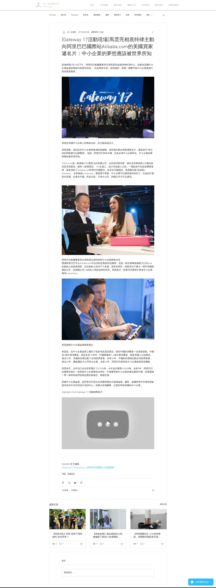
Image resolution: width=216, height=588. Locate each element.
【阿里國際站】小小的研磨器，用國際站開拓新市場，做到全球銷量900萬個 (148, 535)
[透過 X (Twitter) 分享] (69, 482)
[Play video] (108, 423)
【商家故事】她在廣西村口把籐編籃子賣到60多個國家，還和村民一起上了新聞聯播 (107, 535)
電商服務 (96, 15)
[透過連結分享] (81, 482)
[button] (163, 15)
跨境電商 (137, 15)
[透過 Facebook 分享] (63, 482)
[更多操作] (152, 32)
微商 (107, 15)
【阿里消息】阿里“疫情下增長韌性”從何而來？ (67, 535)
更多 (148, 15)
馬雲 (127, 15)
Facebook (74, 15)
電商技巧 (117, 15)
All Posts (52, 15)
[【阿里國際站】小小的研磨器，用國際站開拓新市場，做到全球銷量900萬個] (148, 519)
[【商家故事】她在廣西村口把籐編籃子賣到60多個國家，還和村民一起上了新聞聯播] (108, 519)
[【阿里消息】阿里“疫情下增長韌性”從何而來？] (67, 519)
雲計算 (63, 15)
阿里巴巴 (71, 474)
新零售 (85, 15)
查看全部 (163, 504)
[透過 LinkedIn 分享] (75, 482)
